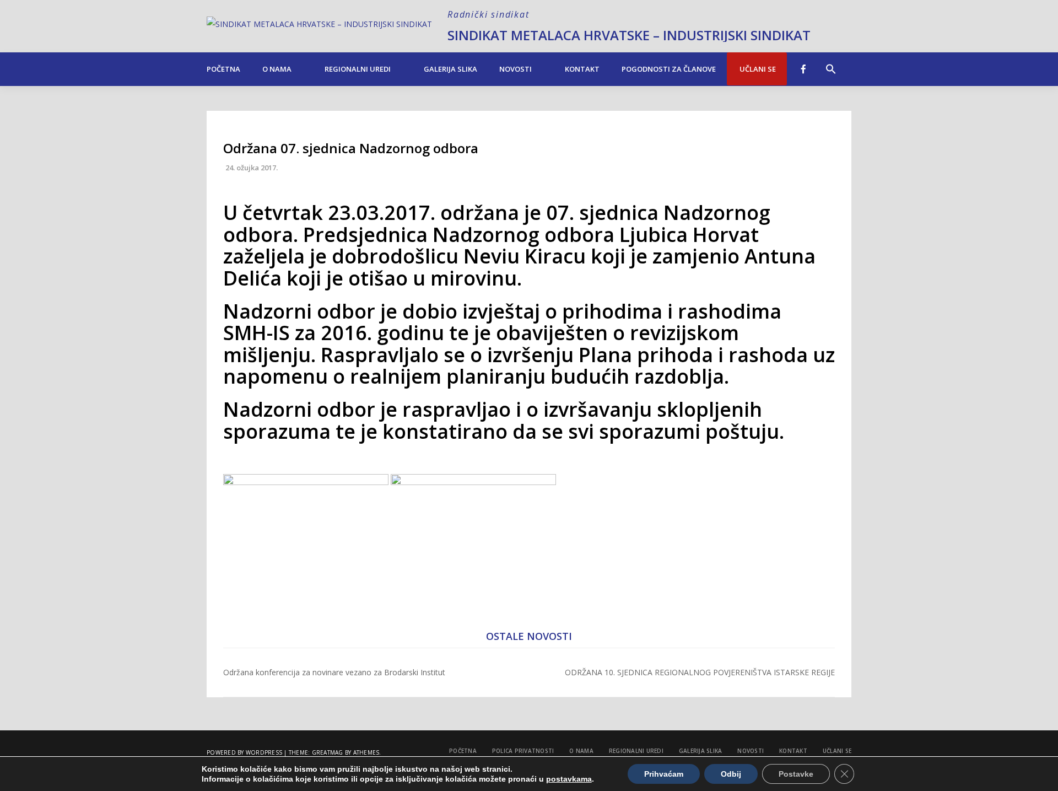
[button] (831, 63)
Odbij (731, 774)
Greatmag (327, 752)
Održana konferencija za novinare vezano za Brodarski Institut (334, 672)
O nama (277, 69)
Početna (223, 69)
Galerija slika (450, 69)
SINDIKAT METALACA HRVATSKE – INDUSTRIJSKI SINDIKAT (629, 35)
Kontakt (582, 69)
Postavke (796, 774)
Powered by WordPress (244, 752)
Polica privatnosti (523, 751)
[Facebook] (803, 68)
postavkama (569, 778)
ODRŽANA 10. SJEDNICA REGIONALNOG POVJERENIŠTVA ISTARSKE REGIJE (700, 672)
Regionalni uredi (358, 69)
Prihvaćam (663, 774)
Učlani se (757, 69)
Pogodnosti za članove (669, 69)
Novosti (515, 69)
